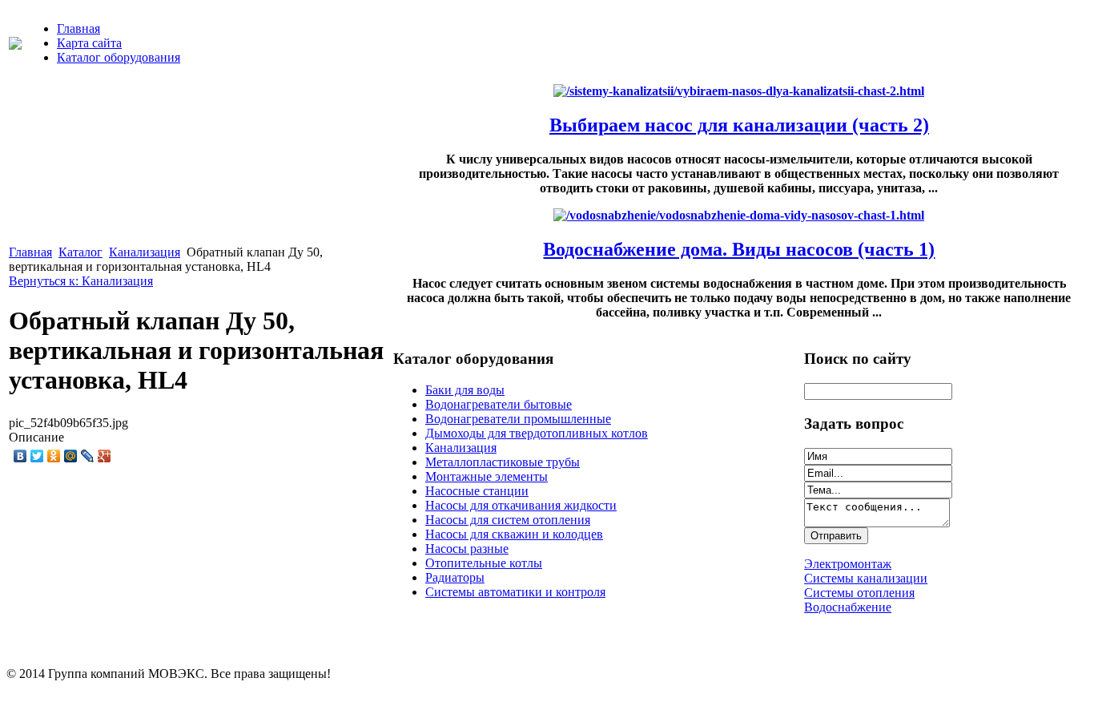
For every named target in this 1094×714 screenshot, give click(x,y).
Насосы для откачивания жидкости (521, 505)
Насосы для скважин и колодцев (514, 534)
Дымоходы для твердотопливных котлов (536, 433)
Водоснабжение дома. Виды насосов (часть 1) (739, 249)
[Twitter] (37, 456)
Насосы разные (467, 548)
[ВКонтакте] (20, 456)
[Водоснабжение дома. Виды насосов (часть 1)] (738, 215)
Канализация (144, 252)
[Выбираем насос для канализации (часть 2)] (738, 91)
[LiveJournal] (87, 456)
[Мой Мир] (70, 456)
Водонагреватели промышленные (518, 419)
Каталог (80, 252)
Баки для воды (465, 390)
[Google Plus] (104, 456)
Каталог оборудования (118, 57)
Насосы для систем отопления (507, 519)
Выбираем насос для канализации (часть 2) (739, 125)
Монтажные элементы (486, 476)
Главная (78, 28)
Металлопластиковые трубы (502, 462)
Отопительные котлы (483, 563)
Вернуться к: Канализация (81, 281)
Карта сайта (89, 43)
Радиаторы (455, 577)
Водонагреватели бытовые (498, 404)
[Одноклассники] (54, 456)
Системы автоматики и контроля (515, 592)
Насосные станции (477, 491)
